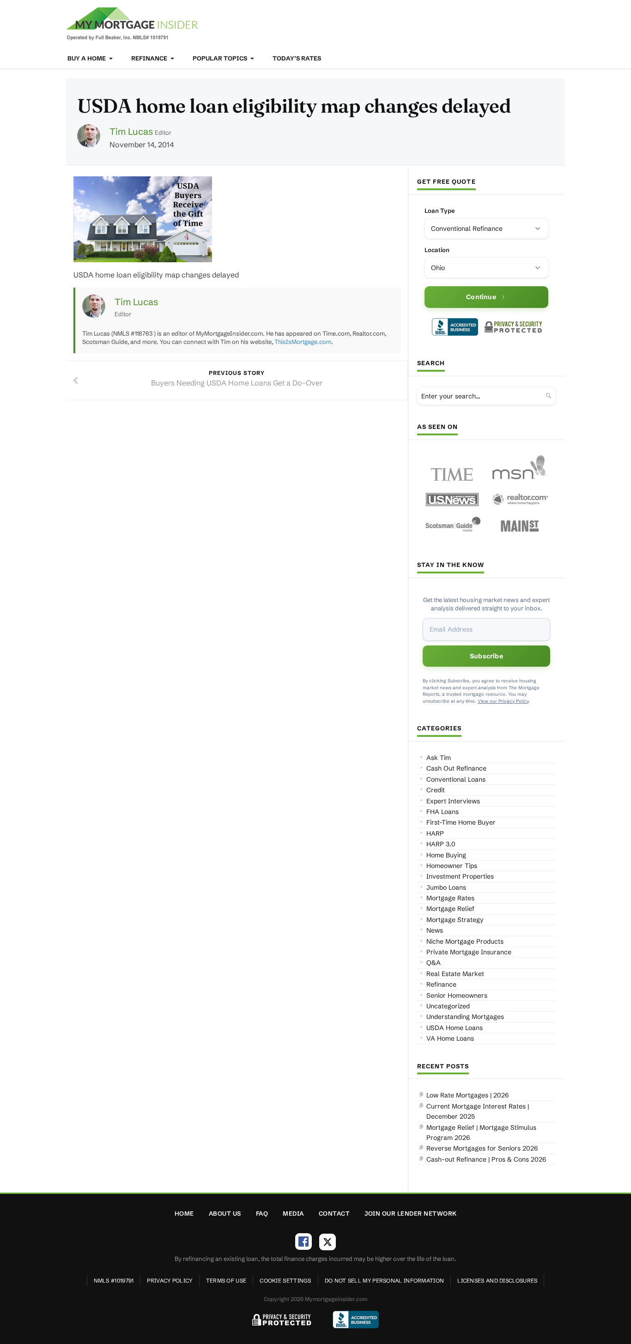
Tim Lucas (131, 131)
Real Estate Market (455, 974)
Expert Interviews (453, 801)
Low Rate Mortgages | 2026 (467, 1095)
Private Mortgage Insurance (468, 952)
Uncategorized (448, 1006)
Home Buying (446, 855)
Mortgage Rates (450, 898)
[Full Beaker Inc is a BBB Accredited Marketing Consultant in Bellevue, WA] (455, 327)
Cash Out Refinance (456, 768)
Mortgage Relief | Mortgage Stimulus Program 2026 (481, 1132)
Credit (435, 790)
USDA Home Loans (454, 1028)
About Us (225, 1213)
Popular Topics (221, 58)
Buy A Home (87, 58)
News (434, 930)
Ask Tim (438, 757)
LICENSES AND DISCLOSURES (497, 1280)
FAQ (262, 1213)
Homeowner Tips (451, 866)
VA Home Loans (450, 1038)
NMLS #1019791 (114, 1280)
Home (184, 1213)
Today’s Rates (297, 58)
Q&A (433, 962)
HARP (435, 833)
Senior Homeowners (456, 995)
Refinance (150, 58)
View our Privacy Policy (503, 701)
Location (437, 249)
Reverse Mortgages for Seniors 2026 (482, 1148)
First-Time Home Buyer (461, 822)
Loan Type (440, 210)
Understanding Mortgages (465, 1017)
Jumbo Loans (446, 887)
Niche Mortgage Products (465, 941)
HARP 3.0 (440, 844)
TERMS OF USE (226, 1280)
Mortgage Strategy (455, 920)
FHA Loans (442, 812)
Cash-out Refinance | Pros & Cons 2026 (486, 1159)
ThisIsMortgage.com (302, 341)
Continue (481, 297)
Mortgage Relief (450, 908)
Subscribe (486, 656)
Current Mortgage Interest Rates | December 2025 (477, 1111)
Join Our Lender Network (410, 1213)
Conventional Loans (455, 779)
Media (293, 1213)
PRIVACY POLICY (169, 1280)
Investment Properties (460, 876)
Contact (334, 1213)
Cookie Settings (285, 1280)
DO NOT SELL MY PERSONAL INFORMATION (384, 1280)
